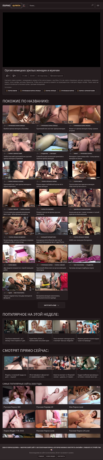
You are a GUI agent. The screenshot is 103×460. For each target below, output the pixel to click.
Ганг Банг (53, 153)
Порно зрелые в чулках (16, 181)
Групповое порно (67, 91)
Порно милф (12, 91)
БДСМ (10, 293)
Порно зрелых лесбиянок (17, 237)
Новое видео (50, 456)
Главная (41, 456)
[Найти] (92, 5)
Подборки (44, 153)
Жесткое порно (79, 265)
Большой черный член (48, 237)
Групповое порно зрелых (31, 91)
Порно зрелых (51, 91)
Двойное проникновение (82, 209)
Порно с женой (13, 209)
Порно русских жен (47, 209)
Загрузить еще (50, 305)
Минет (76, 153)
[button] (98, 331)
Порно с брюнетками (87, 91)
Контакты (61, 456)
